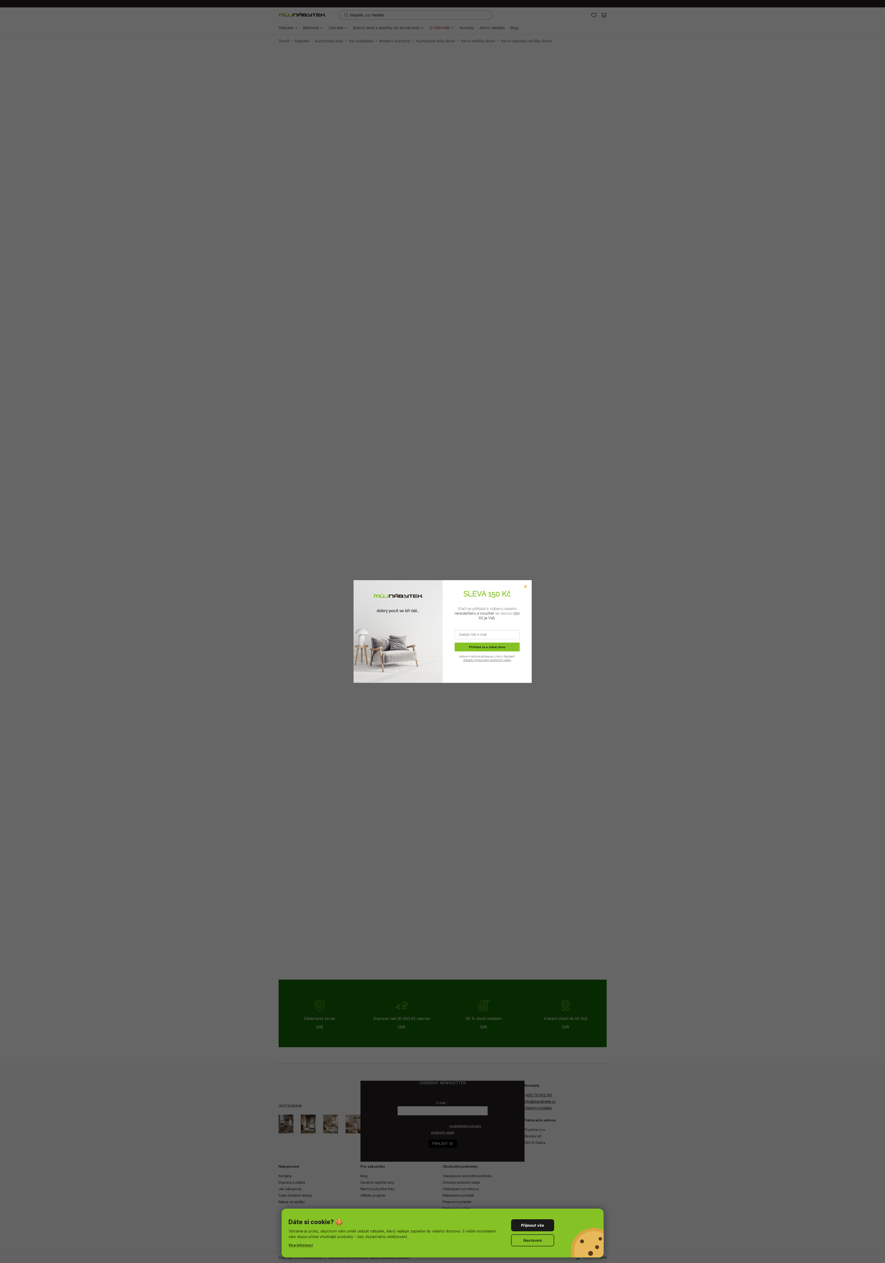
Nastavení (532, 1240)
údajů (507, 660)
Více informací (301, 1245)
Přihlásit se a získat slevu (487, 647)
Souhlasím (532, 1225)
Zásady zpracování (476, 660)
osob (493, 660)
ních (500, 660)
